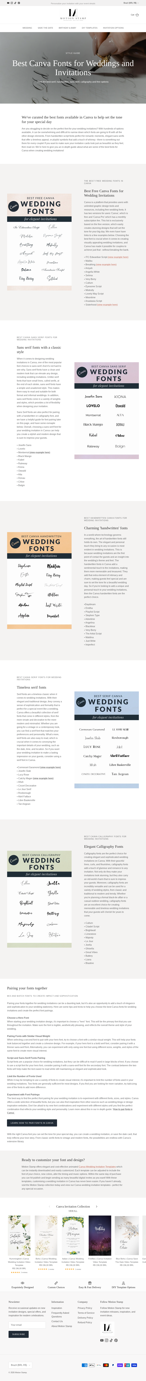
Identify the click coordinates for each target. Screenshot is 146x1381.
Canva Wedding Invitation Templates (97, 1167)
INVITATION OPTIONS (113, 28)
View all (73, 1211)
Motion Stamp (21, 1372)
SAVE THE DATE (45, 28)
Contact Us (57, 1321)
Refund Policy (85, 1322)
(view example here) (118, 257)
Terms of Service (86, 1313)
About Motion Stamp (61, 1326)
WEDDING (27, 28)
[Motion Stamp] (73, 15)
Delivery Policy (85, 1318)
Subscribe (18, 1334)
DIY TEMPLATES (89, 28)
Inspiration (56, 1308)
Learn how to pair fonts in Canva (32, 1123)
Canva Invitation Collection (73, 1206)
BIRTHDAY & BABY (67, 28)
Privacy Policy (85, 1308)
